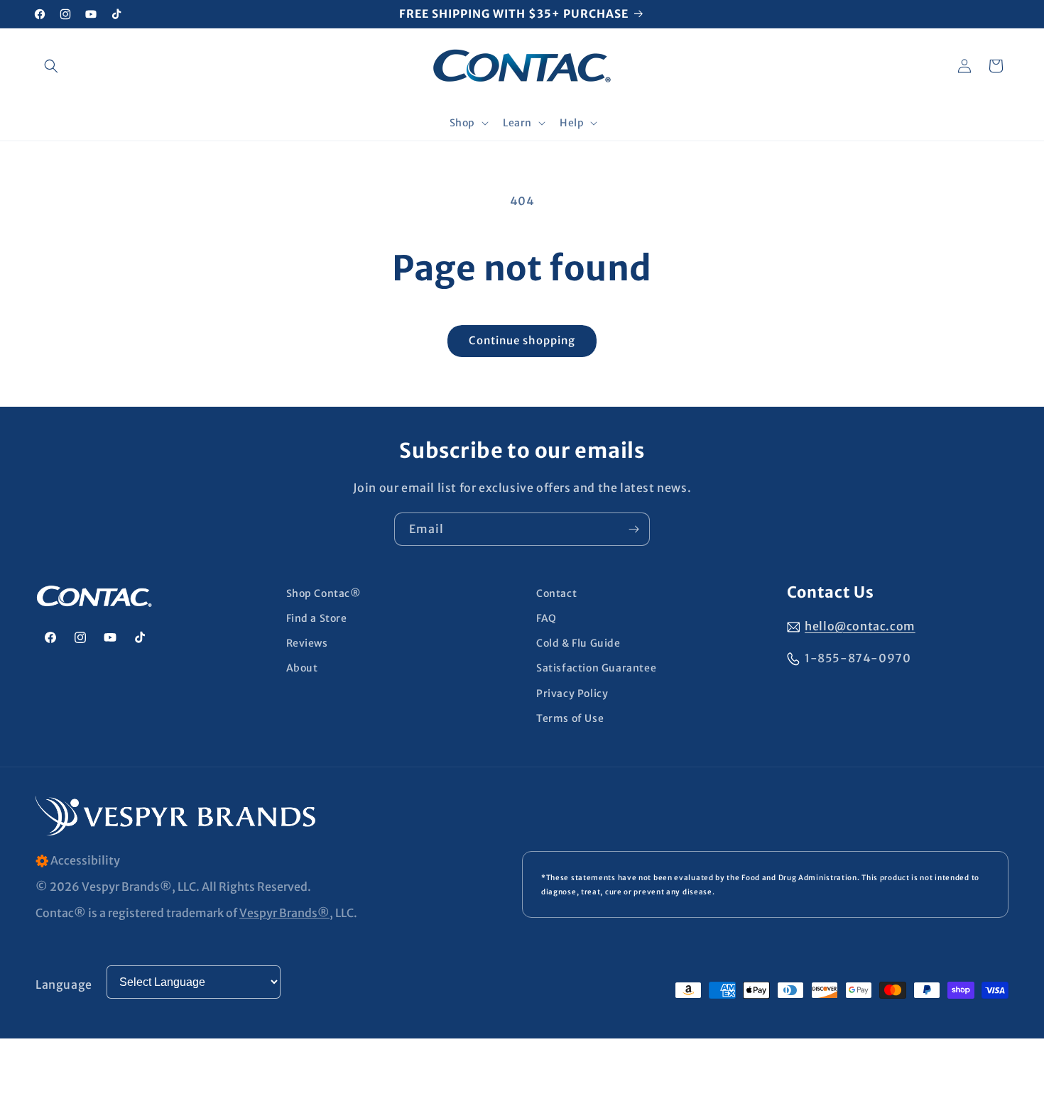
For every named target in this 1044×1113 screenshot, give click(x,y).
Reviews (307, 643)
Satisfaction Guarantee (596, 668)
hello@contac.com (860, 626)
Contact (556, 593)
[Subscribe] (633, 529)
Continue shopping (522, 340)
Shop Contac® (323, 593)
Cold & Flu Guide (578, 643)
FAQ (546, 618)
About (302, 668)
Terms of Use (570, 718)
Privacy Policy (572, 693)
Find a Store (316, 618)
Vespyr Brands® (284, 913)
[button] (51, 66)
